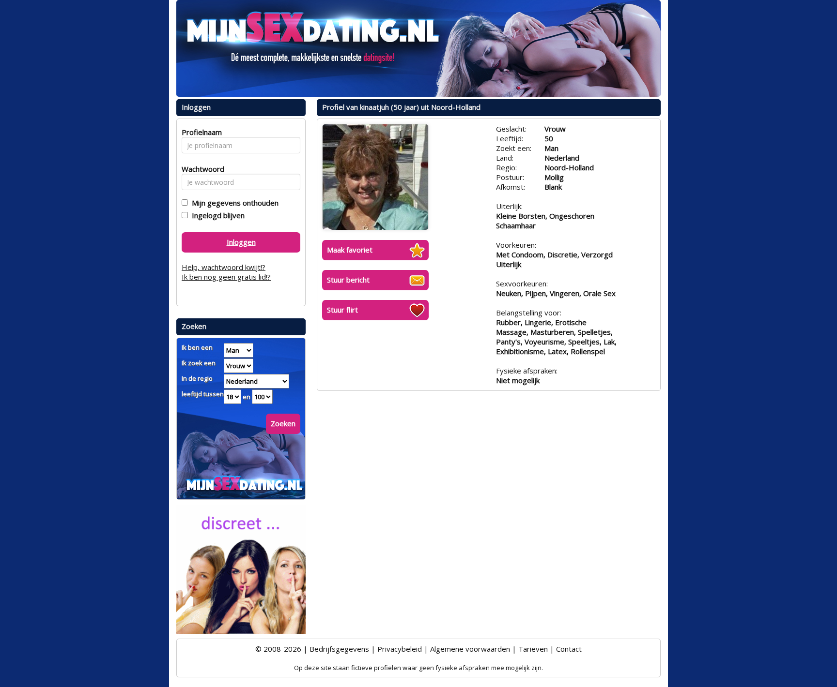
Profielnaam (200, 132)
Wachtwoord (200, 169)
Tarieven (533, 649)
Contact (569, 649)
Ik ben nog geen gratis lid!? (226, 277)
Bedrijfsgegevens (339, 649)
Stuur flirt (342, 309)
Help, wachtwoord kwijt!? (223, 267)
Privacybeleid (399, 649)
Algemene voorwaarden (470, 649)
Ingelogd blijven (216, 215)
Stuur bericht (348, 279)
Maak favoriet (349, 249)
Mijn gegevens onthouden (233, 203)
